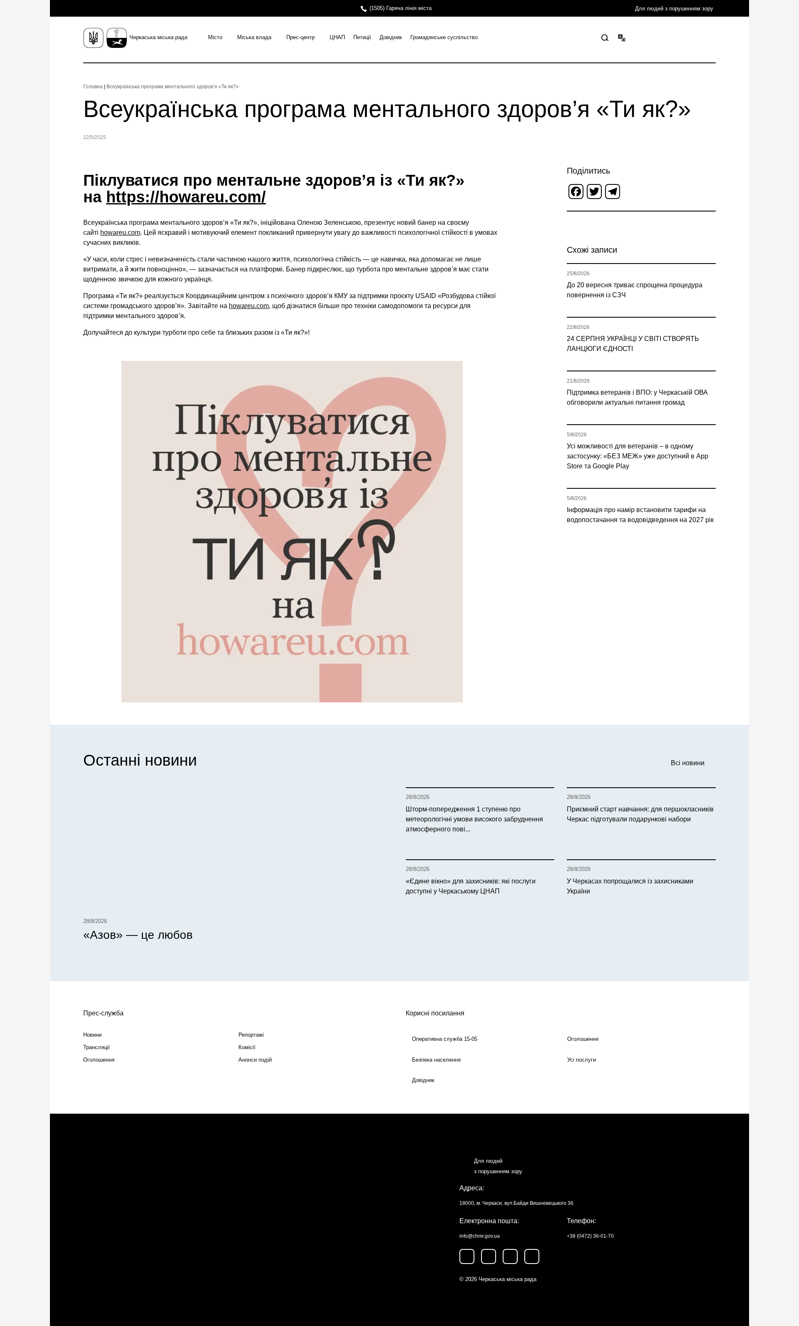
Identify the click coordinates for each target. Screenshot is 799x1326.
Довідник (391, 37)
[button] (605, 38)
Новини (92, 1035)
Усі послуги (581, 1060)
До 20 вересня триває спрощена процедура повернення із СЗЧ (634, 290)
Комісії (247, 1047)
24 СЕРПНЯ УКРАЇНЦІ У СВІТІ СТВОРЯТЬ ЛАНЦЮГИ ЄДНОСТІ (633, 343)
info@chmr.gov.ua (479, 1236)
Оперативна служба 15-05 (444, 1039)
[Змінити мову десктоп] (621, 37)
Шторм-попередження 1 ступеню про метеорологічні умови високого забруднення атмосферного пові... (474, 819)
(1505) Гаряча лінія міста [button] (401, 8)
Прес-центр (300, 37)
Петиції (362, 37)
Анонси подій (255, 1060)
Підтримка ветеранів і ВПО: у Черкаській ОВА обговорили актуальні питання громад (637, 397)
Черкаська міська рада (158, 37)
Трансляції (96, 1047)
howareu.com (120, 232)
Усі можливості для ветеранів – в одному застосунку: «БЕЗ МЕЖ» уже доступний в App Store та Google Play (637, 456)
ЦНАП (337, 37)
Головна (93, 87)
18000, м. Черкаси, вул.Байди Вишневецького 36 (516, 1203)
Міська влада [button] (254, 37)
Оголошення (98, 1060)
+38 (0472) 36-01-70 (590, 1236)
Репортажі (251, 1035)
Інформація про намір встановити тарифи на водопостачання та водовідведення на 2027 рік (640, 514)
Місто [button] (215, 37)
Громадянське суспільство (444, 37)
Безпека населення (436, 1060)
